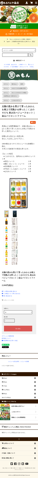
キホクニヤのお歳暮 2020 (19, 88)
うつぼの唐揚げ (14, 66)
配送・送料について (14, 468)
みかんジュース (24, 66)
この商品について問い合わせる (11, 293)
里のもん (14, 84)
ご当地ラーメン (22, 64)
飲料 (22, 84)
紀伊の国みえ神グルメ (18, 406)
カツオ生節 (7, 64)
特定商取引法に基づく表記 (10, 340)
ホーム (6, 84)
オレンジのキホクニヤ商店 (19, 92)
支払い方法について (6, 468)
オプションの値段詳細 (8, 336)
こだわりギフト (16, 100)
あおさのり (14, 64)
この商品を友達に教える (10, 291)
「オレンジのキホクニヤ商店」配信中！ (20, 39)
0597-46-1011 (24, 31)
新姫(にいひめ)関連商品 (18, 417)
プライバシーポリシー (19, 469)
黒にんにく (31, 64)
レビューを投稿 (24, 361)
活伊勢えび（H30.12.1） (10, 96)
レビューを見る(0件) (13, 361)
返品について (7, 338)
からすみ (6, 66)
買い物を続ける (7, 296)
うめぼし (31, 66)
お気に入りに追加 (8, 300)
